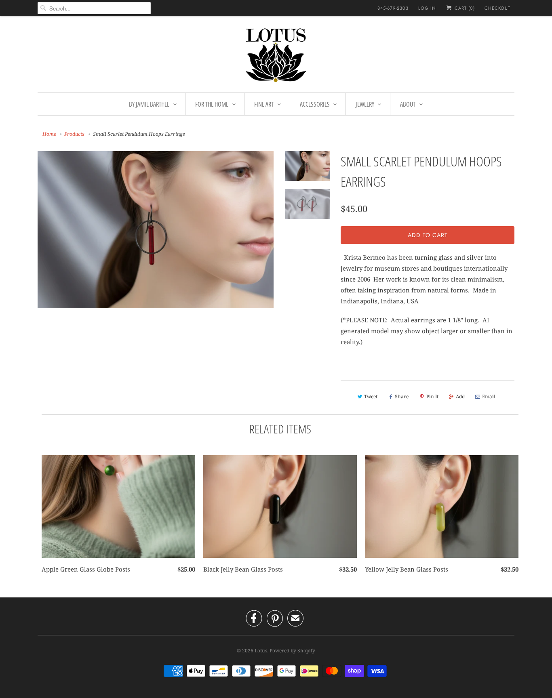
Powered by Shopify (292, 650)
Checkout (497, 8)
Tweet (370, 396)
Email (488, 396)
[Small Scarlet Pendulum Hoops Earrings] (156, 229)
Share (402, 396)
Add (460, 396)
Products (74, 133)
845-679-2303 (393, 8)
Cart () (464, 8)
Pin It (432, 396)
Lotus (261, 650)
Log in (427, 8)
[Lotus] (276, 56)
